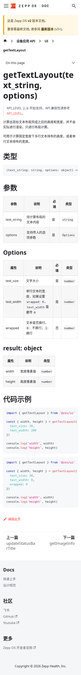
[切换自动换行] (66, 169)
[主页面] (5, 42)
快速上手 (9, 579)
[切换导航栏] (6, 6)
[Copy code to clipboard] (73, 169)
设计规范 (9, 585)
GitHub (8, 616)
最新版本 (47, 29)
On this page (15, 63)
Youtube (9, 623)
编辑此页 (14, 519)
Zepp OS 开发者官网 (17, 648)
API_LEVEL (14, 113)
